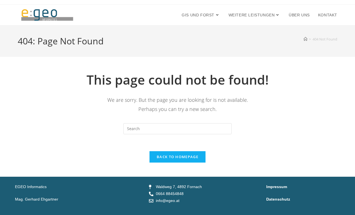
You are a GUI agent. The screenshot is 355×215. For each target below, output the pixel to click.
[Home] (305, 39)
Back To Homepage (177, 156)
